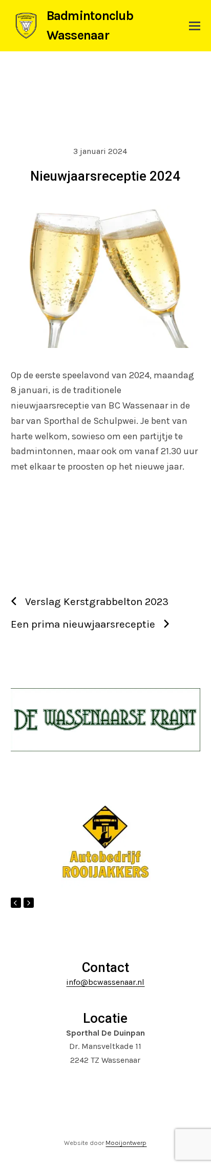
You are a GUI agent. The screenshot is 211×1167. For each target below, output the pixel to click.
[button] (194, 26)
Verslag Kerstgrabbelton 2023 (96, 601)
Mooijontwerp (126, 1142)
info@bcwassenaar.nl (105, 982)
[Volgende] (29, 903)
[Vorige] (16, 903)
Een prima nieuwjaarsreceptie (83, 624)
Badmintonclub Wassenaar (90, 25)
